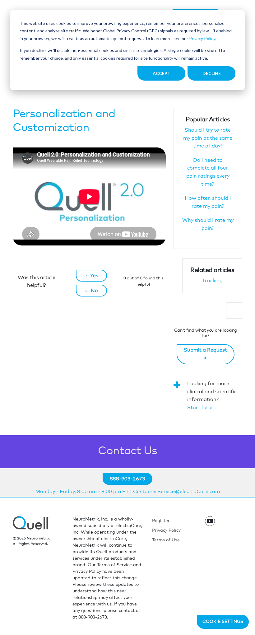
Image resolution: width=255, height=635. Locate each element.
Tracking (212, 280)
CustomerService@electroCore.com (176, 491)
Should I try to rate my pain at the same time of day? (207, 138)
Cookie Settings (222, 621)
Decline (211, 73)
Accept (161, 73)
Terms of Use (166, 540)
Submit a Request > (205, 354)
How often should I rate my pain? (208, 202)
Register (161, 521)
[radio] (91, 276)
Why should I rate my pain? (208, 224)
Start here (199, 407)
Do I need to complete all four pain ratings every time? (208, 172)
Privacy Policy (202, 38)
